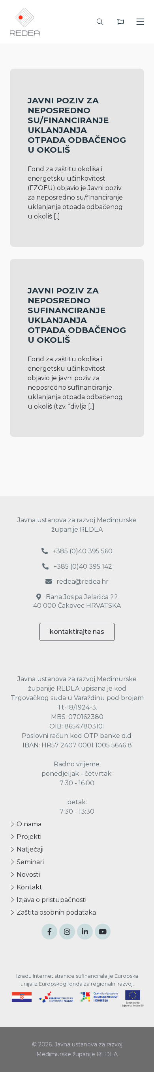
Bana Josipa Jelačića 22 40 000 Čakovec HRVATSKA (77, 601)
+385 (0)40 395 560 (82, 551)
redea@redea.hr (82, 581)
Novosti (27, 874)
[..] (57, 216)
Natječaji (29, 849)
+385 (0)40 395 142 (82, 566)
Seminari (29, 862)
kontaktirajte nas (77, 631)
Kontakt (28, 887)
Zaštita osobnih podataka (55, 912)
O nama (28, 824)
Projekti (28, 836)
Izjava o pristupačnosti (50, 900)
